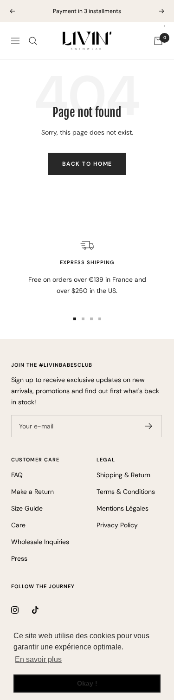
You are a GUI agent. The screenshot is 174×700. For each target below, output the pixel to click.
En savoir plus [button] (38, 659)
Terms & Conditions (126, 491)
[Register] (149, 426)
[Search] (33, 41)
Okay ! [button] (87, 683)
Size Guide (27, 508)
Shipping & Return (123, 475)
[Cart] (158, 41)
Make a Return (32, 491)
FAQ (17, 475)
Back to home (87, 164)
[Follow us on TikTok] (42, 609)
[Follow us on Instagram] (21, 609)
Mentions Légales (122, 508)
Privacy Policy (117, 525)
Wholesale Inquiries (40, 542)
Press (19, 558)
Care (18, 525)
